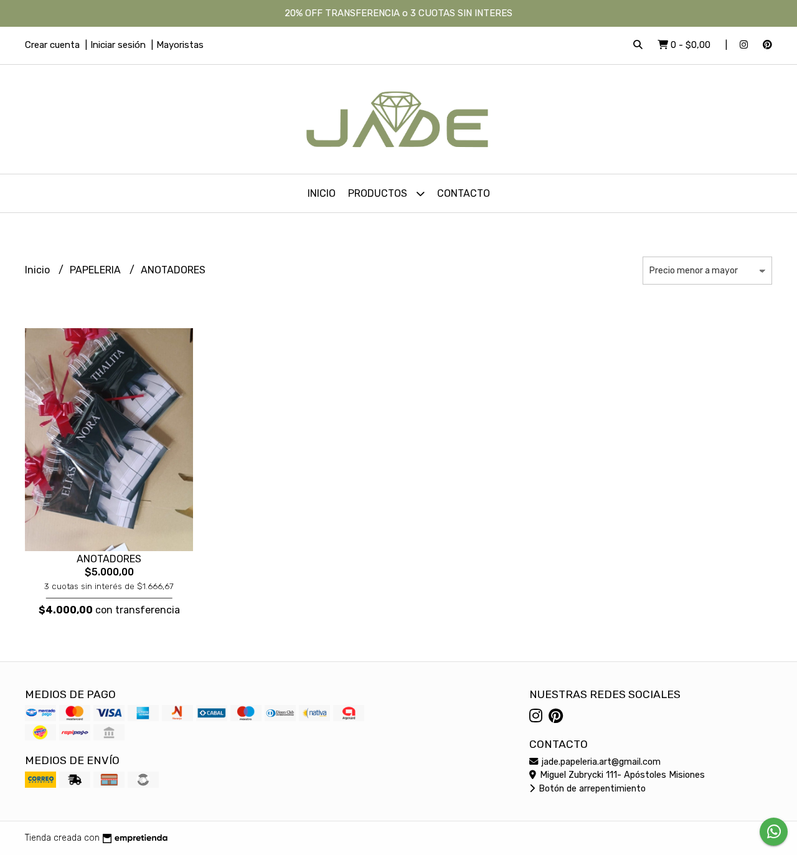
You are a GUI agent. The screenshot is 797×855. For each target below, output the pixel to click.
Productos (379, 193)
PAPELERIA (96, 270)
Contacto (463, 193)
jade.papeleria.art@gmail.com (600, 762)
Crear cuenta (52, 44)
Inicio (322, 193)
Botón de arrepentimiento (591, 788)
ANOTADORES (109, 559)
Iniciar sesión (118, 44)
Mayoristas (180, 44)
